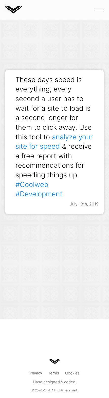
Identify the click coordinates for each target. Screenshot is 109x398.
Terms (53, 373)
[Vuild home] (13, 11)
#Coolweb (31, 184)
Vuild (46, 390)
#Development (38, 194)
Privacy (36, 373)
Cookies (72, 373)
